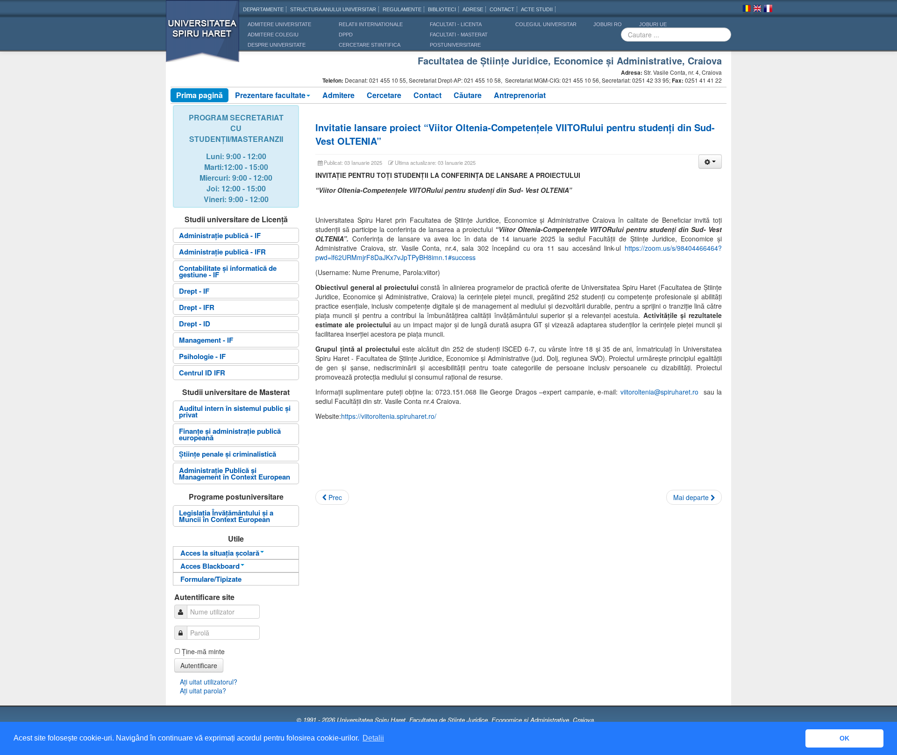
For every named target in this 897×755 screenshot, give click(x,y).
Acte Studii (537, 9)
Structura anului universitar (333, 9)
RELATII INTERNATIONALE (371, 24)
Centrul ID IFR (202, 372)
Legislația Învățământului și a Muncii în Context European (226, 516)
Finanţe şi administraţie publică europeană (230, 434)
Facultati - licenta (456, 24)
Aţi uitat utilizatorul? (208, 681)
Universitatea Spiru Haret (203, 37)
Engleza (757, 10)
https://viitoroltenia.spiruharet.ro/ (388, 416)
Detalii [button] (373, 738)
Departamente (263, 9)
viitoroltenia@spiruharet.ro (659, 391)
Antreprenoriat (520, 95)
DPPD (346, 34)
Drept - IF (194, 291)
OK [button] (844, 738)
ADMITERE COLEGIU (273, 34)
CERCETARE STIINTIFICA (369, 45)
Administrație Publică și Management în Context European (234, 473)
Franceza (768, 10)
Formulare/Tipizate (211, 579)
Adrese (473, 9)
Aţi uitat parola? (203, 690)
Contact (427, 95)
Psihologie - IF (202, 356)
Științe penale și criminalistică (227, 454)
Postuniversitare (455, 45)
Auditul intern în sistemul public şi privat (235, 411)
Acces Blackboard (210, 566)
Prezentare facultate (270, 95)
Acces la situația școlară (219, 553)
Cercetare (384, 95)
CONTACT (502, 9)
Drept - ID (194, 323)
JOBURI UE (653, 24)
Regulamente (402, 9)
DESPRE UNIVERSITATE (277, 45)
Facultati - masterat (459, 34)
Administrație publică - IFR (222, 252)
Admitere (338, 95)
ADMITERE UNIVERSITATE (279, 24)
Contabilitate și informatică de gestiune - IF (228, 271)
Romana (746, 10)
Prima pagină (199, 95)
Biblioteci (442, 9)
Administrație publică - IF (220, 235)
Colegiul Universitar (546, 24)
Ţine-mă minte (203, 651)
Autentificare (198, 665)
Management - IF (206, 340)
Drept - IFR (196, 307)
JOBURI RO (607, 24)
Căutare (468, 95)
